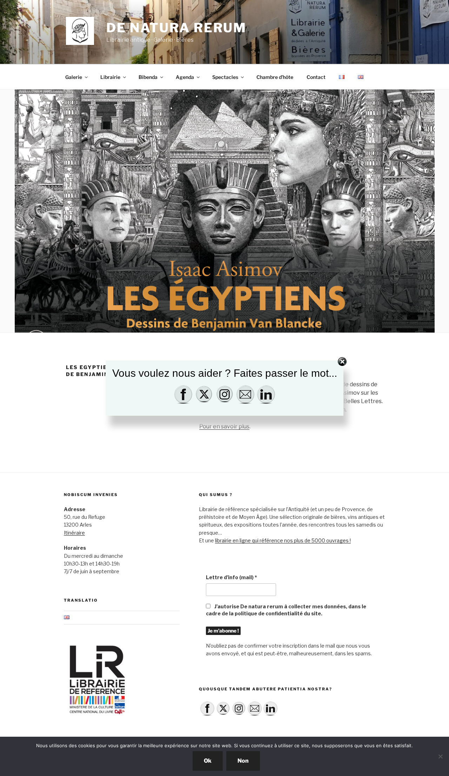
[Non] (440, 756)
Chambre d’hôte (274, 77)
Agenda (185, 77)
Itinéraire (74, 533)
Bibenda (148, 77)
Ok (208, 760)
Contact (316, 77)
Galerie (73, 77)
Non (243, 760)
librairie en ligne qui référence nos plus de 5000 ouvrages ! (283, 540)
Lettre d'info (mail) (231, 577)
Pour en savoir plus (224, 426)
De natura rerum (176, 27)
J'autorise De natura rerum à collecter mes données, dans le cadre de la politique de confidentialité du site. (286, 609)
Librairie (110, 77)
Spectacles (225, 77)
